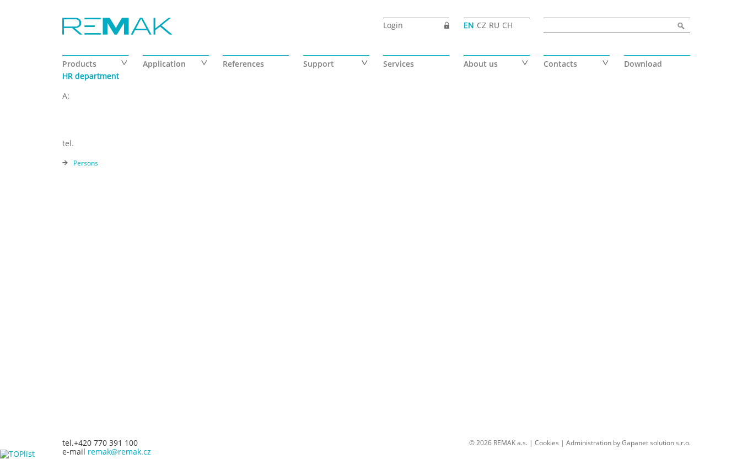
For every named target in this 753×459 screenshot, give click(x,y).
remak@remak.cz (119, 451)
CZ (481, 25)
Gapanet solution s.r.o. (656, 442)
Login (393, 25)
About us (481, 63)
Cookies (547, 442)
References (243, 63)
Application (164, 63)
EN (469, 25)
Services (398, 63)
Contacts (560, 63)
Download (643, 63)
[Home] (117, 27)
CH (507, 25)
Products (79, 63)
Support (318, 63)
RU (494, 25)
